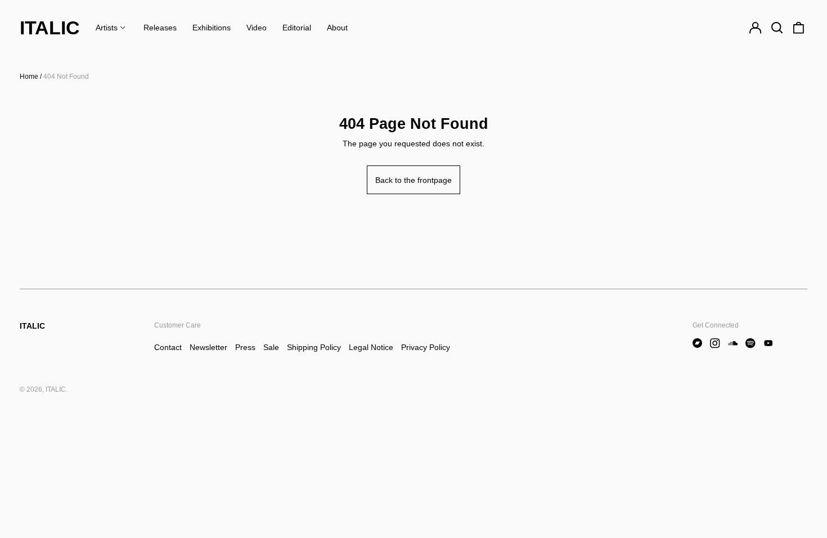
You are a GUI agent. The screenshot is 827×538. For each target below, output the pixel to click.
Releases (160, 27)
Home (29, 76)
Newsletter (208, 347)
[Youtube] (768, 343)
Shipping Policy (314, 347)
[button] (777, 28)
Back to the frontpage (413, 180)
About (337, 27)
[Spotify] (750, 343)
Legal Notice (371, 347)
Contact (168, 347)
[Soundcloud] (733, 343)
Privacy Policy (425, 347)
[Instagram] (715, 343)
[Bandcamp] (698, 343)
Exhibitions (211, 27)
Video (256, 27)
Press (245, 347)
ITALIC (50, 27)
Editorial (296, 27)
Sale (271, 347)
